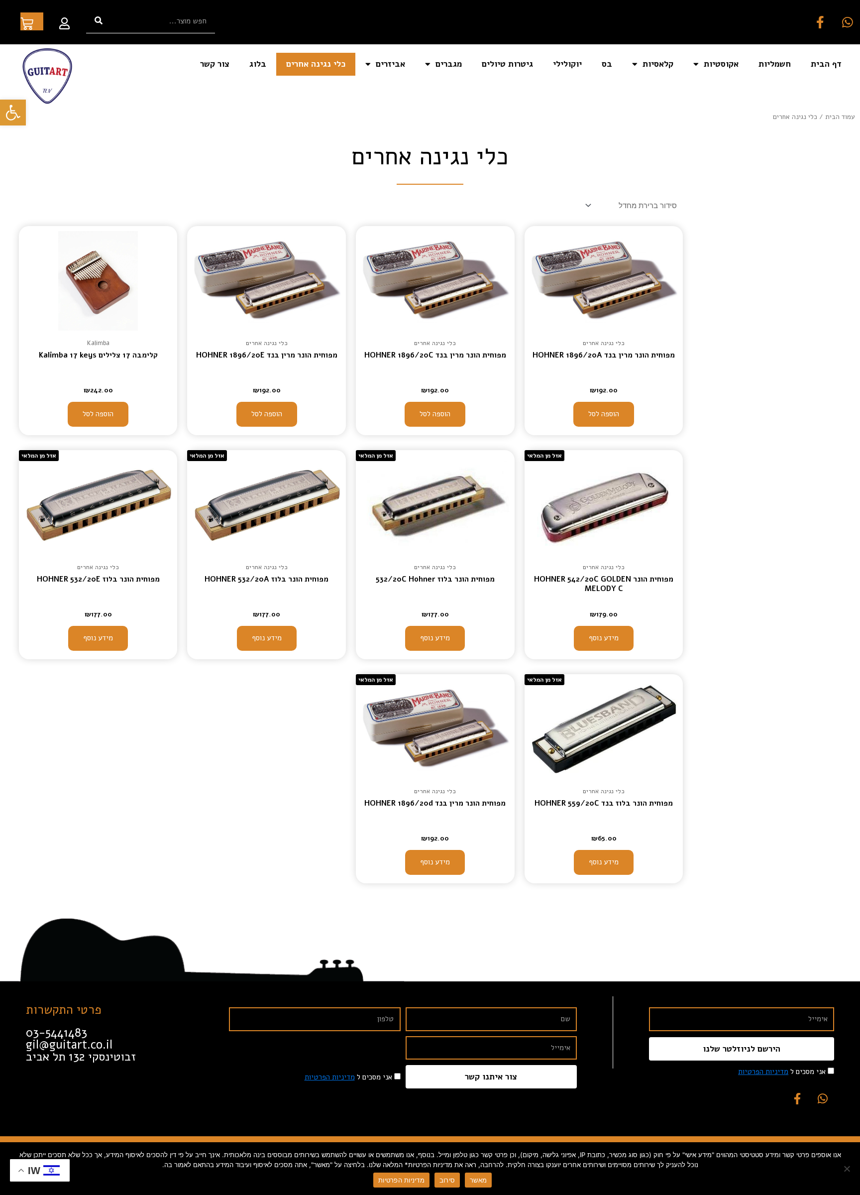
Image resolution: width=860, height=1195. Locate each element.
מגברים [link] (448, 64)
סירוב (447, 1180)
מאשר (478, 1180)
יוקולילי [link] (567, 64)
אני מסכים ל (782, 1071)
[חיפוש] (98, 20)
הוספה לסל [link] (603, 414)
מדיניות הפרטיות (401, 1180)
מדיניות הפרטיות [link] (763, 1071)
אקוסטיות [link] (721, 64)
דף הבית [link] (826, 64)
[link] (13, 112)
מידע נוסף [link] (604, 638)
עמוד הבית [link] (840, 116)
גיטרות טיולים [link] (507, 64)
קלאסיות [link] (658, 64)
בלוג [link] (257, 64)
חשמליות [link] (774, 64)
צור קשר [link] (214, 64)
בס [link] (607, 64)
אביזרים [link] (390, 64)
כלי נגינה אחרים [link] (315, 64)
